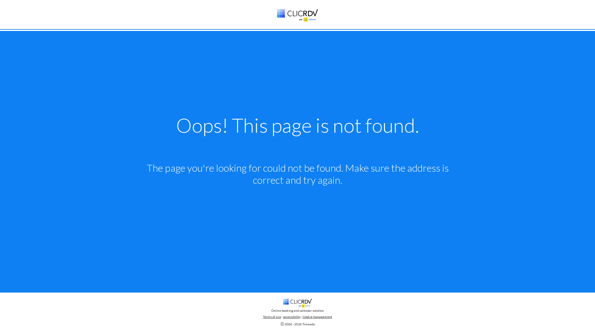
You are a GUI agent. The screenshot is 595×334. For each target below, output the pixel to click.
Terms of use (272, 317)
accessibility (292, 317)
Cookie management (317, 317)
